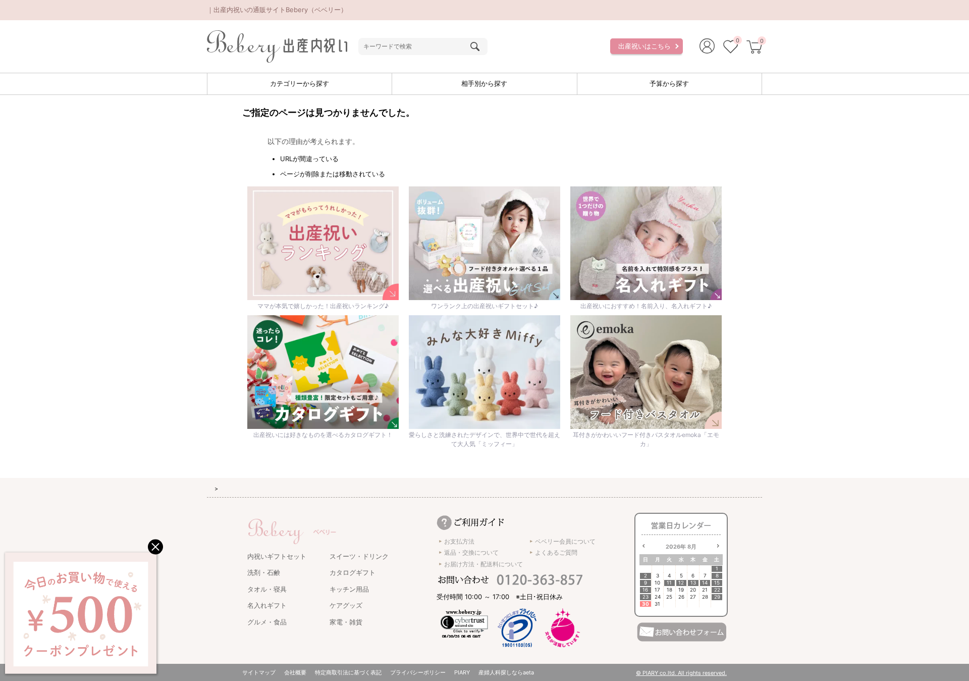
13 (693, 583)
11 (669, 583)
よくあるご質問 (556, 552)
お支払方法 (459, 541)
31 (657, 604)
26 (681, 597)
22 (717, 590)
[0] (730, 48)
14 (705, 583)
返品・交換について (471, 552)
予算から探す (669, 83)
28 (705, 597)
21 (705, 590)
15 (717, 583)
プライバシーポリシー (418, 672)
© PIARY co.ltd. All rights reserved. (681, 672)
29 (717, 597)
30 (645, 604)
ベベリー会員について (565, 541)
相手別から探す (484, 83)
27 (693, 597)
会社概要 (295, 672)
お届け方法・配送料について (483, 564)
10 (657, 583)
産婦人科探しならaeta (506, 672)
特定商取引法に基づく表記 (348, 672)
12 (681, 583)
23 (645, 597)
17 (657, 590)
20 (693, 590)
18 (669, 590)
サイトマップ (259, 672)
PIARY (462, 672)
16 (645, 590)
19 (681, 590)
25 (669, 597)
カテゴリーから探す (299, 83)
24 (658, 597)
